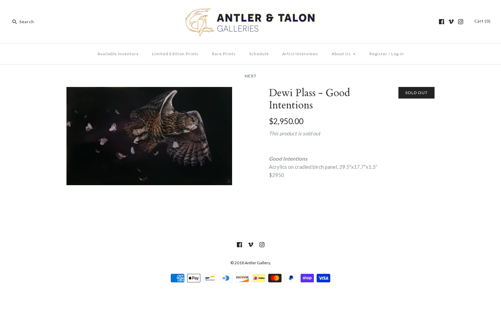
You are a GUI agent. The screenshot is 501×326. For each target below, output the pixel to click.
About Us (344, 53)
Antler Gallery (257, 262)
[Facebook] (441, 21)
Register (378, 53)
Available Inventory (118, 53)
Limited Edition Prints (175, 53)
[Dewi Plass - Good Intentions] (149, 91)
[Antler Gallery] (250, 11)
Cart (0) (482, 21)
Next (251, 75)
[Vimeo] (451, 21)
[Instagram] (460, 21)
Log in (397, 53)
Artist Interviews (300, 53)
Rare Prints (224, 53)
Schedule (259, 53)
